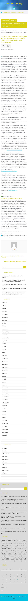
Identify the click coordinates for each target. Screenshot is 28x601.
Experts (18, 545)
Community (9, 543)
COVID (15, 543)
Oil (2, 555)
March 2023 (4, 385)
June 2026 (4, 305)
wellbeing (8, 237)
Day (25, 543)
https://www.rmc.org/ (13, 190)
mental (15, 553)
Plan (7, 555)
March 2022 (4, 420)
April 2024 (4, 352)
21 (17, 579)
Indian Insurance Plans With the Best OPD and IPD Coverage (12, 276)
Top (25, 558)
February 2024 (5, 358)
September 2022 (5, 402)
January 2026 (4, 314)
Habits (9, 548)
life (13, 550)
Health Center (5, 456)
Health (14, 235)
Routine (7, 558)
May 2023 (4, 379)
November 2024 (5, 332)
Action (3, 235)
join (23, 235)
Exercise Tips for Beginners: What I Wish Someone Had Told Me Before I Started (14, 521)
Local (25, 550)
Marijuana (4, 553)
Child (6, 235)
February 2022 (5, 423)
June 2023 (4, 376)
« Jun (2, 590)
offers (25, 553)
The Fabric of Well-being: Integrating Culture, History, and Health (14, 289)
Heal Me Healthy (14, 3)
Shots (12, 558)
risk (2, 558)
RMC (2, 237)
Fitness (24, 545)
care (15, 540)
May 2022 (4, 414)
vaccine (4, 560)
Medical (9, 553)
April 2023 (4, 382)
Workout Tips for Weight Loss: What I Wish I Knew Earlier (13, 528)
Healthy (17, 235)
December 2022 (5, 394)
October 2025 (4, 317)
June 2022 (4, 411)
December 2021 (5, 429)
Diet (3, 545)
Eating (8, 545)
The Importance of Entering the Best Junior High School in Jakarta (14, 285)
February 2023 (5, 388)
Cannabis (9, 540)
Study (17, 558)
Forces (8, 235)
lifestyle (19, 550)
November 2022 (5, 396)
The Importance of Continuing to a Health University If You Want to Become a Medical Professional (13, 281)
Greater (11, 235)
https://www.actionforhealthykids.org (14, 150)
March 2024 (4, 355)
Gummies (4, 548)
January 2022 (4, 426)
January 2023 (4, 391)
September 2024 (5, 337)
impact (20, 235)
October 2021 (4, 435)
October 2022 (4, 399)
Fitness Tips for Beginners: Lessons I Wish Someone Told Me (13, 532)
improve (3, 550)
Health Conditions (5, 459)
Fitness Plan (4, 451)
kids (25, 235)
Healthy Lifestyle (5, 470)
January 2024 (4, 361)
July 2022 (4, 408)
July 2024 (4, 343)
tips (21, 558)
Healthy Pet (4, 473)
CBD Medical (4, 448)
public (24, 555)
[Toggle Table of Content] (8, 46)
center (24, 540)
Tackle (4, 237)
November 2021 (5, 432)
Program (18, 555)
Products (12, 555)
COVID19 (20, 543)
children (3, 543)
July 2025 (4, 323)
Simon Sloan (14, 250)
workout (18, 560)
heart (25, 548)
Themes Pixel (10, 596)
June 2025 (4, 326)
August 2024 (4, 340)
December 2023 (5, 364)
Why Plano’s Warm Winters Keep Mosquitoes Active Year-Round (13, 525)
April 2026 (4, 308)
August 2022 (4, 405)
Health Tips (4, 464)
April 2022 (4, 417)
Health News (4, 462)
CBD (19, 540)
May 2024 (4, 349)
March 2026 (4, 311)
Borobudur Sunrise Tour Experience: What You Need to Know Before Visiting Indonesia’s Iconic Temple (13, 293)
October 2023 (4, 370)
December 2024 (5, 329)
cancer (3, 540)
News (20, 553)
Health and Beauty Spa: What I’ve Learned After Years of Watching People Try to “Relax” (13, 517)
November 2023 (5, 367)
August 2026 (4, 302)
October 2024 (4, 335)
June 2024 (4, 346)
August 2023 (4, 373)
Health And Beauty (6, 453)
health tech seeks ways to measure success (15, 261)
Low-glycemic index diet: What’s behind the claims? (12, 256)
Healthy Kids (13, 20)
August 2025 (4, 320)
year (24, 560)
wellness (11, 560)
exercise (13, 545)
